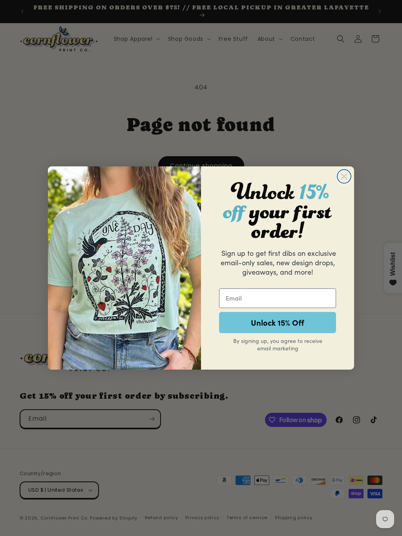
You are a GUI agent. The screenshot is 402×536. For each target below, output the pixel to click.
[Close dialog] (344, 176)
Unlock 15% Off (277, 322)
